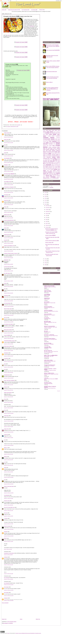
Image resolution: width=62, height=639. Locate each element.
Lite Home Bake (7, 303)
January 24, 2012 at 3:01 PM (8, 454)
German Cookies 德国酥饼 (50, 235)
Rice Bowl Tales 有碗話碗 (9, 173)
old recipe (32, 26)
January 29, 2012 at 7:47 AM (8, 523)
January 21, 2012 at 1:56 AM (8, 350)
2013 (45, 202)
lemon (50, 165)
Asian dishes (50, 131)
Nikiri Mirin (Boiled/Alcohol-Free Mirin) (51, 311)
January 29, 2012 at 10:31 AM (8, 529)
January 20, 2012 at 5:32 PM (8, 217)
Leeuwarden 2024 (47, 318)
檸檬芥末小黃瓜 (47, 295)
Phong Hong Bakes (48, 306)
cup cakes (55, 159)
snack (55, 174)
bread (44, 151)
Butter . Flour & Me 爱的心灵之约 (50, 355)
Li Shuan (6, 518)
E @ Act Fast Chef (7, 266)
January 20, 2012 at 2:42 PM (8, 155)
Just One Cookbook (48, 310)
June (47, 217)
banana (56, 149)
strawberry (47, 176)
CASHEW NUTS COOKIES (49, 365)
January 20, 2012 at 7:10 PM (8, 270)
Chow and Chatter (48, 314)
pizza (48, 170)
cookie (17, 126)
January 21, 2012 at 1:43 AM (8, 343)
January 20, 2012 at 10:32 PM (8, 315)
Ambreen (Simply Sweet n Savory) (10, 253)
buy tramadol (6, 577)
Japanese (54, 141)
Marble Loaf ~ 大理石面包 (48, 344)
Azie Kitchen (46, 301)
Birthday (47, 133)
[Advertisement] (21, 611)
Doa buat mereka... (47, 331)
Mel (4, 144)
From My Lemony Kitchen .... (50, 338)
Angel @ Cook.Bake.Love (9, 245)
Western (47, 149)
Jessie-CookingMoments (9, 220)
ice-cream (56, 164)
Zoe (5, 439)
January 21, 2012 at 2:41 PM (8, 384)
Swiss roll (45, 148)
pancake (52, 169)
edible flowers (45, 162)
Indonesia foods (45, 141)
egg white (55, 162)
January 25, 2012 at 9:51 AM (8, 465)
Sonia (8, 633)
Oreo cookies (49, 145)
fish (44, 163)
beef (59, 149)
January (47, 227)
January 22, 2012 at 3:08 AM (8, 402)
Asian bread (48, 130)
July (46, 215)
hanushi (5, 240)
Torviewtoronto (7, 374)
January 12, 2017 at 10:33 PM (8, 600)
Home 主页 (4, 9)
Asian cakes (54, 130)
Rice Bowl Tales (47, 321)
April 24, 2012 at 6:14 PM (8, 549)
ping (5, 363)
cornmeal (58, 158)
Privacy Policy (42, 9)
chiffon (58, 157)
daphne (5, 456)
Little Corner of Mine (8, 346)
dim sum (52, 161)
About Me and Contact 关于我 (14, 9)
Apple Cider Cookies (48, 291)
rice (47, 173)
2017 (45, 194)
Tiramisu (54, 148)
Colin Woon (6, 415)
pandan (55, 169)
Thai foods (50, 148)
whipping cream (46, 178)
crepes (51, 159)
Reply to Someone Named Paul (49, 388)
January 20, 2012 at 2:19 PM (8, 142)
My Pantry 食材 (34, 9)
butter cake (57, 151)
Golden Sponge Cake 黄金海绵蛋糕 (53, 50)
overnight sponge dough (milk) (51, 168)
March (47, 223)
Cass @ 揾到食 (7, 335)
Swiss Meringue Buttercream (51, 71)
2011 (45, 258)
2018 (45, 192)
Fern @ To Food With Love (9, 507)
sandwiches (51, 173)
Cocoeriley (6, 194)
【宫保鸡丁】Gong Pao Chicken (50, 370)
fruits (53, 163)
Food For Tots (6, 500)
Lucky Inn (46, 377)
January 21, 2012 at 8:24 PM (8, 396)
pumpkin (50, 171)
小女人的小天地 (47, 346)
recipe (44, 173)
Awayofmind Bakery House (9, 340)
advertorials (52, 149)
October (47, 209)
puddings (58, 170)
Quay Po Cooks (7, 526)
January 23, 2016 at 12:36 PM (8, 590)
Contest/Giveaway (46, 138)
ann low (5, 317)
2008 (45, 264)
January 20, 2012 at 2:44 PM (8, 162)
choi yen (5, 512)
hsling (5, 283)
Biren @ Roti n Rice (8, 308)
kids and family (45, 165)
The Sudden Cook (7, 181)
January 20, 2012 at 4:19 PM (8, 179)
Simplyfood (6, 352)
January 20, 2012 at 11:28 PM (8, 321)
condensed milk (13, 126)
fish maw (46, 163)
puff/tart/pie (45, 171)
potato (51, 170)
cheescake (49, 157)
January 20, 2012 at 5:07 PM (8, 192)
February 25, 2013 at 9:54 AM (8, 584)
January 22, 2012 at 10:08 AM (8, 413)
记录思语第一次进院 (48, 347)
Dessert (52, 138)
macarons (52, 165)
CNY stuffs (8, 126)
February (47, 225)
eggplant (58, 162)
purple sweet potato (56, 171)
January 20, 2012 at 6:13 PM (8, 243)
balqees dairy (6, 214)
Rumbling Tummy (47, 382)
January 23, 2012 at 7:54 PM (8, 437)
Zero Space (6, 587)
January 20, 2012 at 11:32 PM (8, 327)
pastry (44, 170)
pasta (59, 169)
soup (57, 174)
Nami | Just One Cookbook (9, 380)
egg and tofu (50, 162)
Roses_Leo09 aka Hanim (9, 486)
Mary (5, 410)
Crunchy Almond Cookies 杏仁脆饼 (52, 240)
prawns (54, 170)
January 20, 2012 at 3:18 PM (8, 171)
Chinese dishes (48, 137)
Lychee (44, 142)
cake (49, 153)
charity (44, 157)
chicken (54, 157)
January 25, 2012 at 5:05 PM (8, 471)
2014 (45, 200)
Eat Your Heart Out (48, 350)
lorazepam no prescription (9, 553)
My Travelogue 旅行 (25, 9)
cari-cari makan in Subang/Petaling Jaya (53, 155)
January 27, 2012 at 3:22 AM (8, 498)
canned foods (54, 153)
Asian (44, 130)
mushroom (50, 166)
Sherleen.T (6, 164)
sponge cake (49, 175)
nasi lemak (57, 166)
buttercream (45, 153)
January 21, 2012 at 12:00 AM (8, 338)
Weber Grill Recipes (8, 392)
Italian (50, 141)
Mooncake (51, 143)
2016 (45, 196)
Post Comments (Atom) (11, 621)
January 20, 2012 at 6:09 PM (8, 237)
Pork (53, 145)
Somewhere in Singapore (9, 187)
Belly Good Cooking (8, 329)
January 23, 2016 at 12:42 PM (8, 595)
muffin (46, 166)
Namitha (5, 531)
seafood (58, 173)
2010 (45, 260)
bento (44, 150)
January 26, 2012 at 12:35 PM (8, 492)
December (48, 205)
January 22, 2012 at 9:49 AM (8, 407)
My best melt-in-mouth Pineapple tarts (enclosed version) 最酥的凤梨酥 (52, 46)
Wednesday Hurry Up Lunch (49, 307)
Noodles (58, 143)
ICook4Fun (6, 358)
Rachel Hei (6, 200)
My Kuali (46, 331)
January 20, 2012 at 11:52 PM (8, 332)
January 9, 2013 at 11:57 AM (8, 564)
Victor (5, 206)
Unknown (6, 557)
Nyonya (44, 145)
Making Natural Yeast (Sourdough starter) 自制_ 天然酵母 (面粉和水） (51, 99)
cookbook (51, 158)
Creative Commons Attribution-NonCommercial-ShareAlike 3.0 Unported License (28, 633)
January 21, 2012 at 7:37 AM (8, 361)
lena (5, 369)
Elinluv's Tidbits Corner (49, 373)
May (46, 219)
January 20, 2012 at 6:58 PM (8, 264)
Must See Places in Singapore (49, 314)
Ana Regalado (7, 158)
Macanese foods (52, 142)
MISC (47, 142)
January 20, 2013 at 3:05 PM (8, 579)
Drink (56, 138)
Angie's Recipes (47, 290)
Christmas (58, 137)
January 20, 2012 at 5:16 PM (8, 204)
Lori (5, 462)
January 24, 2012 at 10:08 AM (8, 445)
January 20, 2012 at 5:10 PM (8, 197)
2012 (45, 204)
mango (56, 165)
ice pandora (46, 317)
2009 (45, 262)
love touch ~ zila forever (49, 334)
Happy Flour (6, 428)
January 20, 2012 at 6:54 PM (8, 257)
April (47, 221)
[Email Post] (21, 124)
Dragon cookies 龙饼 (49, 242)
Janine (5, 227)
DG (4, 479)
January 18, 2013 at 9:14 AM (8, 573)
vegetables (53, 176)
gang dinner (56, 163)
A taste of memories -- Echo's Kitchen (50, 369)
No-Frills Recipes (47, 343)
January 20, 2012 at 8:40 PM (8, 286)
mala (5, 152)
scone (55, 173)
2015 (45, 198)
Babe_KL (6, 447)
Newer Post (4, 619)
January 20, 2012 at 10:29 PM (8, 306)
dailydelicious (47, 298)
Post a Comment (5, 602)
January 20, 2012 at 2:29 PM (8, 150)
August (47, 213)
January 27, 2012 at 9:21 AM (8, 510)
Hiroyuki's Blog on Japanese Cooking (50, 387)
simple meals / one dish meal (48, 174)
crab (43, 159)
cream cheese (47, 159)
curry (59, 159)
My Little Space (7, 273)
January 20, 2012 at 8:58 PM (8, 300)
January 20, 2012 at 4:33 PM (8, 184)
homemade (48, 164)
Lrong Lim (6, 434)
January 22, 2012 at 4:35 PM (8, 426)
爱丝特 (5, 538)
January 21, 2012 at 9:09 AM (8, 372)
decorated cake (46, 160)
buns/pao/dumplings (50, 151)
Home (21, 619)
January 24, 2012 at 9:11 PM (8, 459)
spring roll (54, 175)
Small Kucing (6, 234)
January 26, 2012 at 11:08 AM (8, 477)
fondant (50, 163)
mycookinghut (6, 495)
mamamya (6, 295)
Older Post (38, 619)
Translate (51, 187)
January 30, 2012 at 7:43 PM (8, 541)
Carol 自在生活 (47, 294)
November (48, 207)
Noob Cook (6, 139)
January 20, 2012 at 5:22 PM (8, 212)
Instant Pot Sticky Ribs (48, 383)
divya (5, 399)
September (48, 211)
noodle (44, 168)
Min (4, 288)
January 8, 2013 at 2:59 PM (8, 554)
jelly (59, 164)
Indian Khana (6, 132)
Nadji (5, 467)
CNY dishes (45, 134)
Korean (58, 141)
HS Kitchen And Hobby (8, 324)
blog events (48, 150)
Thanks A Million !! (49, 82)
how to (53, 164)
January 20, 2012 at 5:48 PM (8, 225)
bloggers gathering (56, 150)
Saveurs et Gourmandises (49, 326)
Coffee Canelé (46, 299)
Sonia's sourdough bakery (54, 147)
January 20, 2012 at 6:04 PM (8, 232)
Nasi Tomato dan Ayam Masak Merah (51, 335)
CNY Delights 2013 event (55, 133)
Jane (8, 35)
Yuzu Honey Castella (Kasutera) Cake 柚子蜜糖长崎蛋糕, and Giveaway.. (52, 89)
